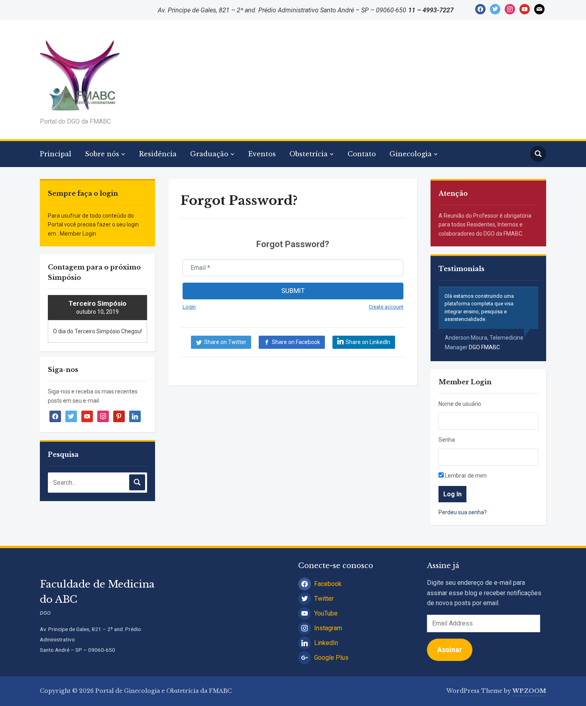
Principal (55, 154)
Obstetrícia (308, 154)
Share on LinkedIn (368, 342)
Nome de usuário (460, 404)
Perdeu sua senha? (463, 512)
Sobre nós (102, 154)
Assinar (449, 649)
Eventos (262, 154)
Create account (386, 307)
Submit (293, 291)
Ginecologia (410, 154)
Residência (158, 154)
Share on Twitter (225, 342)
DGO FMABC (484, 347)
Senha (447, 440)
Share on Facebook (296, 342)
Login (189, 307)
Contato (362, 154)
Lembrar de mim (465, 475)
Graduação (209, 154)
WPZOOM (529, 690)
